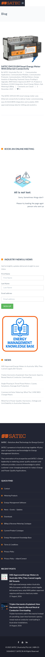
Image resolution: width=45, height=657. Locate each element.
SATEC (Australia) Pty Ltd (13, 72)
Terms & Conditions (11, 545)
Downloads (8, 517)
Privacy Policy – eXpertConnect (15, 559)
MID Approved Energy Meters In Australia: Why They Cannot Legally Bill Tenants (25, 578)
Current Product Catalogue (14, 531)
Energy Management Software (15, 503)
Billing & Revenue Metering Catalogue (17, 524)
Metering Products (11, 496)
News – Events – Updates (13, 510)
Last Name (5, 283)
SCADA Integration (16, 84)
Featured (21, 79)
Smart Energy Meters (31, 84)
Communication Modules (19, 75)
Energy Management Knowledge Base (18, 538)
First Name (5, 274)
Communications (15, 77)
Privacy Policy (9, 552)
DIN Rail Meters (27, 77)
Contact (7, 489)
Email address (6, 293)
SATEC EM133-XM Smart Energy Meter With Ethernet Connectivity (20, 67)
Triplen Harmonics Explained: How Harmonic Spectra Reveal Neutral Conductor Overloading (24, 607)
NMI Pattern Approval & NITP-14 (21, 82)
